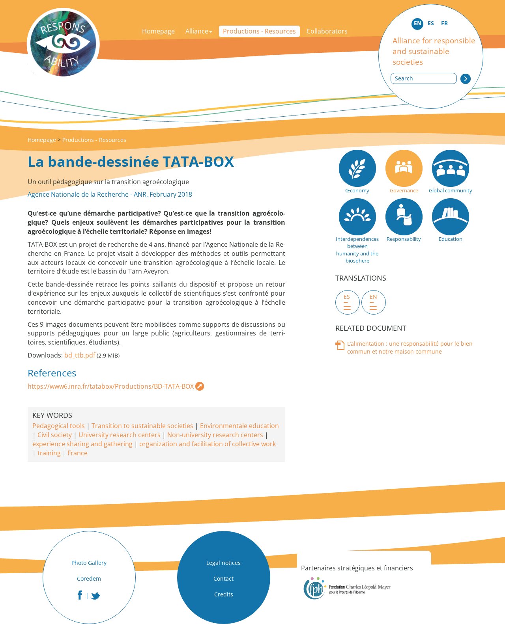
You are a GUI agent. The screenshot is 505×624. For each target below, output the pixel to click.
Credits (223, 594)
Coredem (89, 578)
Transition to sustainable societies (142, 425)
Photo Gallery (89, 562)
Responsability (404, 238)
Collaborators (327, 31)
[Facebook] (80, 595)
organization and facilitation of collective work (207, 444)
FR (444, 23)
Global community (450, 190)
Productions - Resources (259, 31)
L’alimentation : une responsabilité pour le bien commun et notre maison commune (410, 347)
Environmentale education (239, 425)
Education (450, 238)
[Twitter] (95, 596)
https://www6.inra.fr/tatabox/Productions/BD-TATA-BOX (111, 386)
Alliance (196, 31)
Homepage (158, 31)
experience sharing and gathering (82, 444)
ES (431, 23)
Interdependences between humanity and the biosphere (357, 250)
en (373, 296)
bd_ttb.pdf (79, 355)
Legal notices (223, 562)
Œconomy (357, 190)
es (347, 296)
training (49, 453)
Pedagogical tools (58, 425)
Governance (404, 190)
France (77, 453)
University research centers (120, 434)
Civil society (54, 434)
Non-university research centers (215, 434)
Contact (223, 578)
